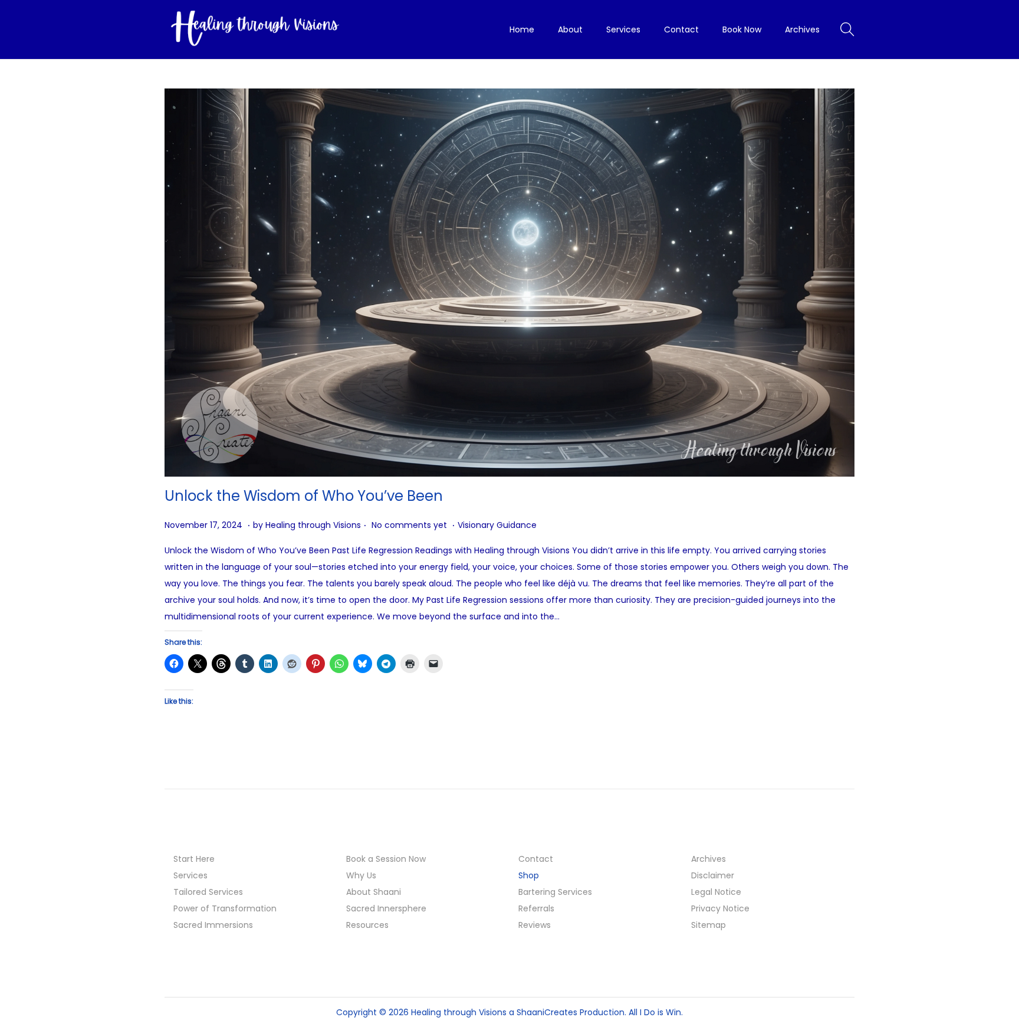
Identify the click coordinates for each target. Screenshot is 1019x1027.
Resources (367, 925)
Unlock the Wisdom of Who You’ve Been (304, 496)
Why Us (361, 875)
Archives (708, 859)
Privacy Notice (720, 908)
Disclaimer (712, 875)
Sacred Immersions (213, 925)
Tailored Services (208, 892)
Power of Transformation (225, 908)
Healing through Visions (313, 525)
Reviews (534, 925)
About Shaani (373, 892)
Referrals (536, 908)
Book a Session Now (386, 859)
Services (190, 875)
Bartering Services (555, 892)
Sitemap (708, 925)
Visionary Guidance (497, 525)
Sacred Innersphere (386, 908)
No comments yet (409, 525)
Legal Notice (716, 892)
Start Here (194, 859)
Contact (535, 859)
